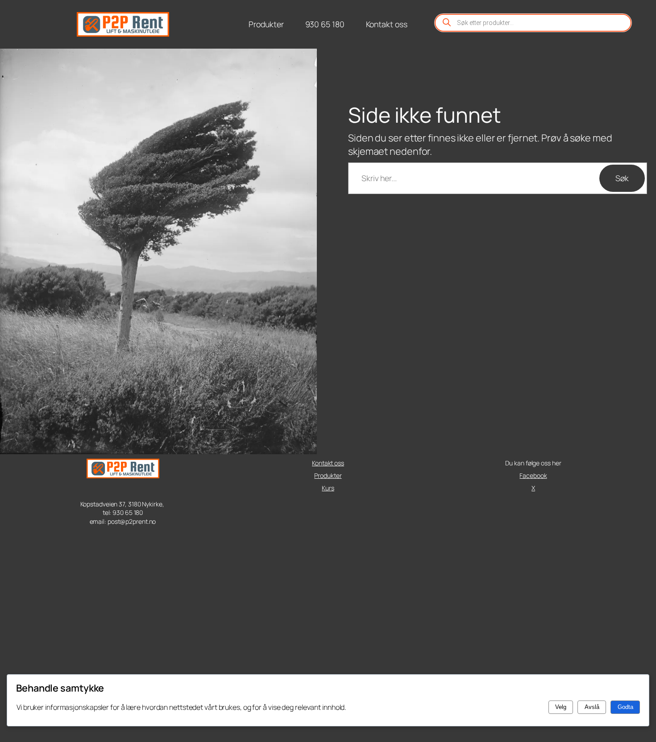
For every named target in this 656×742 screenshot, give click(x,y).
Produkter (327, 475)
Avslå (592, 707)
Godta (625, 707)
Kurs (328, 488)
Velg (560, 707)
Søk (622, 178)
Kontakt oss (328, 463)
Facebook (533, 475)
